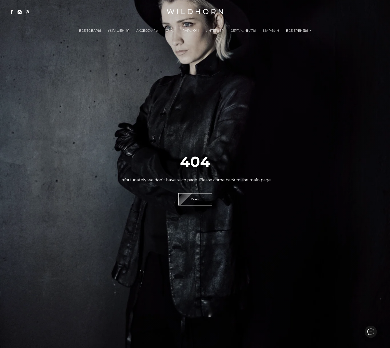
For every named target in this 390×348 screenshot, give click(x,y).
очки (170, 30)
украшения (118, 30)
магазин (271, 30)
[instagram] (19, 12)
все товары (90, 30)
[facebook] (11, 12)
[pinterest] (27, 12)
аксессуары (147, 30)
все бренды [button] (297, 30)
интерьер (215, 30)
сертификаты (243, 30)
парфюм (190, 30)
